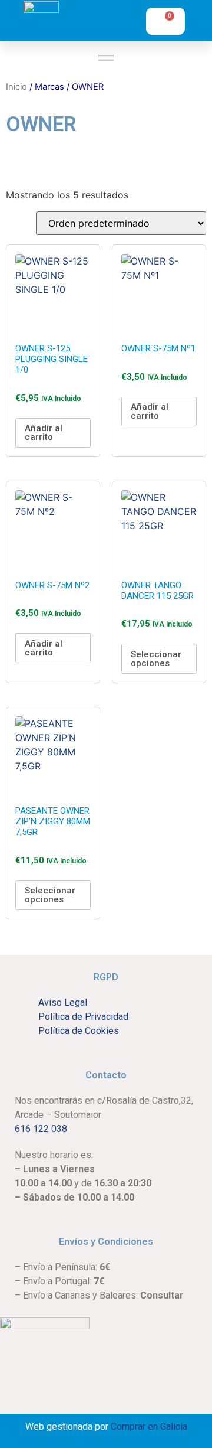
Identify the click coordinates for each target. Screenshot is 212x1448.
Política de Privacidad (83, 1016)
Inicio (16, 86)
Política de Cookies (78, 1030)
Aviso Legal (62, 1002)
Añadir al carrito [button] (43, 432)
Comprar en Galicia (149, 1426)
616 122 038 (41, 1128)
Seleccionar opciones (156, 658)
